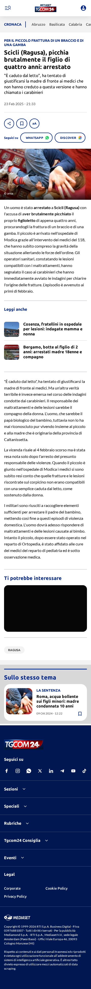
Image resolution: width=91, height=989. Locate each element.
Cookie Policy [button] (56, 888)
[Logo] (45, 8)
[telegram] (62, 770)
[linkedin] (51, 770)
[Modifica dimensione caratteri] (34, 123)
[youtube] (73, 770)
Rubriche (12, 823)
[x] (39, 770)
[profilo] (83, 8)
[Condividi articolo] (9, 123)
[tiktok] (84, 770)
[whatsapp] (28, 770)
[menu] (7, 8)
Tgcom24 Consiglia (22, 840)
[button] (45, 8)
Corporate (12, 888)
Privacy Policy (15, 896)
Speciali (11, 806)
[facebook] (6, 770)
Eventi (10, 857)
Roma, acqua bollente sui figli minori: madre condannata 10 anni (57, 701)
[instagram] (17, 770)
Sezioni (11, 789)
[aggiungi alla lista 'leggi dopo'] (21, 123)
